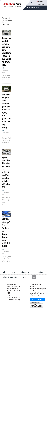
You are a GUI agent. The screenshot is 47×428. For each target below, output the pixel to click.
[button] (34, 277)
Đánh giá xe (35, 7)
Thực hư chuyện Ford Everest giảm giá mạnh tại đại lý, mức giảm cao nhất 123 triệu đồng (6, 111)
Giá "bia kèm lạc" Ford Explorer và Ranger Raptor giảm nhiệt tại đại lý (6, 232)
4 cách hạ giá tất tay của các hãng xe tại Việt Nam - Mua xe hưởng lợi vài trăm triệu (6, 51)
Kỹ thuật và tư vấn (10, 277)
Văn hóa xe (40, 272)
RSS (24, 277)
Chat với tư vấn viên (38, 300)
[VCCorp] (36, 305)
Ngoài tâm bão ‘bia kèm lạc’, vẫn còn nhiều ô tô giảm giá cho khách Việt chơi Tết (6, 172)
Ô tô (13, 272)
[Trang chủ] (4, 272)
